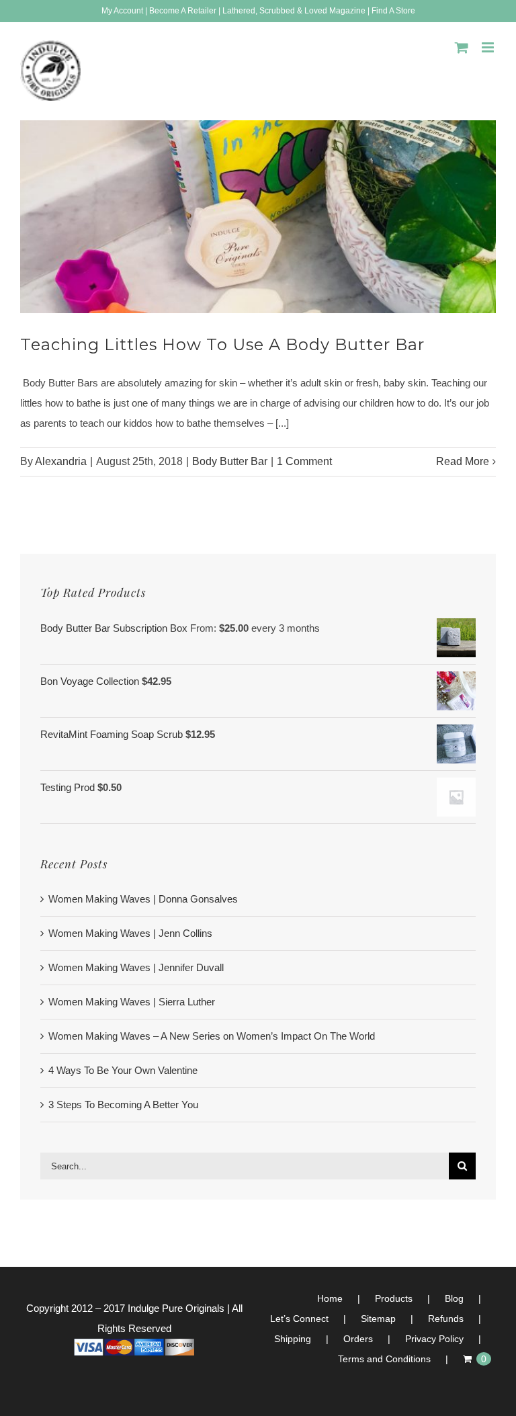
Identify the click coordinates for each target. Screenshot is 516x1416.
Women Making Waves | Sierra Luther (131, 1001)
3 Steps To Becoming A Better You (123, 1104)
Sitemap (378, 1318)
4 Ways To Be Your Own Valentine (123, 1070)
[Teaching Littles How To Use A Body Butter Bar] (258, 217)
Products (394, 1298)
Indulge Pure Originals (176, 1308)
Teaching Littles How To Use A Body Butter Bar (222, 344)
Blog (454, 1298)
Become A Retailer (182, 10)
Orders (358, 1338)
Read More (462, 461)
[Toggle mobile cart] (461, 47)
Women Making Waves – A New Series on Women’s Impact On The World (211, 1036)
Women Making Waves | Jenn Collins (130, 933)
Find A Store (393, 10)
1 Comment (304, 461)
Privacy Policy (434, 1338)
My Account (122, 10)
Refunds (446, 1318)
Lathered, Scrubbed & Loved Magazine (294, 10)
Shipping (292, 1338)
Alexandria (61, 461)
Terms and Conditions (384, 1358)
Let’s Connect (299, 1318)
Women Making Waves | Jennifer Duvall (136, 967)
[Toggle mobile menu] (489, 47)
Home (330, 1298)
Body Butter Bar (229, 461)
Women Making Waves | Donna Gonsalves (143, 899)
